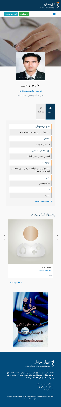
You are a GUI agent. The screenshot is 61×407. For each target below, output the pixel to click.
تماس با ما (47, 389)
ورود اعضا (24, 14)
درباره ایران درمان (45, 386)
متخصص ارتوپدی (46, 267)
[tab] (50, 112)
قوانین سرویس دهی (44, 384)
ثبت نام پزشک (11, 14)
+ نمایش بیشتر (16, 282)
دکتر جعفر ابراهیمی (45, 270)
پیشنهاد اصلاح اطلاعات (42, 201)
